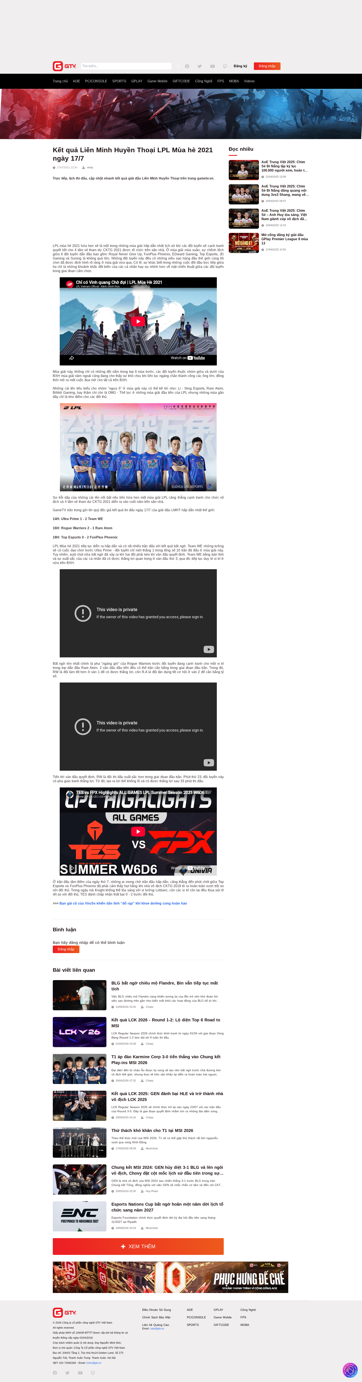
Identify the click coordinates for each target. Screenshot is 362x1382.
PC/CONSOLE (96, 81)
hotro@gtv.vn (94, 1362)
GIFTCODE (181, 81)
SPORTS (119, 81)
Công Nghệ (203, 81)
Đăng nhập (267, 66)
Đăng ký (240, 66)
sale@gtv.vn (157, 1328)
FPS (220, 81)
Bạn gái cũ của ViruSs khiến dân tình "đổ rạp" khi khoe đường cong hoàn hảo (123, 903)
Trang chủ (60, 81)
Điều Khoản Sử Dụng (156, 1309)
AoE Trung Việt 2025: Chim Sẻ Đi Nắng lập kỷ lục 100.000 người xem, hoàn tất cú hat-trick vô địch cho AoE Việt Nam (284, 166)
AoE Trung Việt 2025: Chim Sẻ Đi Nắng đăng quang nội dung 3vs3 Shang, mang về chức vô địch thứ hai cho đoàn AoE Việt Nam (283, 191)
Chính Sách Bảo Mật (156, 1317)
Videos (249, 81)
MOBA (234, 81)
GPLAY (136, 81)
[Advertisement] (181, 29)
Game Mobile (157, 81)
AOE (76, 81)
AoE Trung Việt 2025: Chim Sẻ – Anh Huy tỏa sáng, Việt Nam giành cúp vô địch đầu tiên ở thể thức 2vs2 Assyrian (285, 215)
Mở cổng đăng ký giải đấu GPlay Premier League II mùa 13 (284, 239)
